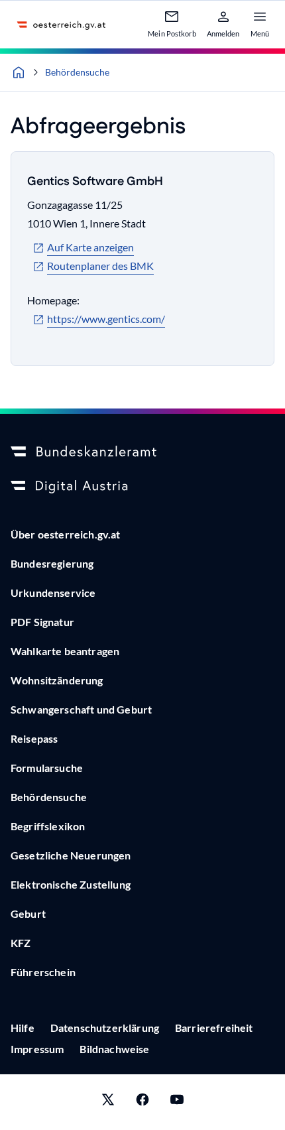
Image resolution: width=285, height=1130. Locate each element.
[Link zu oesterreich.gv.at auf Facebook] (142, 1102)
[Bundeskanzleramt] (142, 452)
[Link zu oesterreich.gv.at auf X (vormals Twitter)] (108, 1102)
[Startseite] (19, 72)
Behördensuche (77, 72)
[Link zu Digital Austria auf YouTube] (177, 1102)
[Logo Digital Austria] (142, 486)
